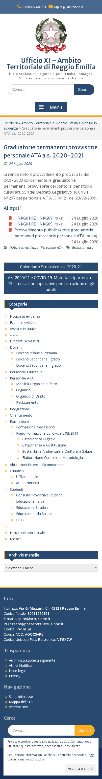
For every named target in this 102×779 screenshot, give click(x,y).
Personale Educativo (26, 372)
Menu (56, 107)
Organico (23, 390)
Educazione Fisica (30, 501)
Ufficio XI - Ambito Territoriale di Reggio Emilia (41, 123)
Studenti (16, 489)
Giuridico (17, 470)
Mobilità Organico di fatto (36, 383)
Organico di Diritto (31, 396)
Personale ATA (52, 247)
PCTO (21, 519)
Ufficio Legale (27, 476)
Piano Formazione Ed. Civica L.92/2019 (47, 433)
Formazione (19, 421)
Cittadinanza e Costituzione (44, 445)
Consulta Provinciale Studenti (39, 495)
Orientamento (21, 415)
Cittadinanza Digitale (38, 439)
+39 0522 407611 (34, 7)
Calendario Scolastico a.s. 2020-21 (51, 266)
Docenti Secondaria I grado (38, 359)
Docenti (16, 347)
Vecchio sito (18, 707)
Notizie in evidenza (24, 247)
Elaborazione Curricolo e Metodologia (52, 457)
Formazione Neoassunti (35, 427)
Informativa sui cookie (28, 759)
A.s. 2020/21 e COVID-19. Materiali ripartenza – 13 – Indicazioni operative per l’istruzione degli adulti (51, 283)
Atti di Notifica (27, 482)
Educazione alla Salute (34, 513)
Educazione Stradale (32, 507)
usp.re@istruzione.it (68, 7)
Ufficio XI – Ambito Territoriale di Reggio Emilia (51, 63)
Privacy (14, 675)
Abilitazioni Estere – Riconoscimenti (38, 464)
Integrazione (20, 409)
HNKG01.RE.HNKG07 (33, 218)
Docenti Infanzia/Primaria (36, 353)
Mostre (16, 538)
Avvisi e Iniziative (23, 328)
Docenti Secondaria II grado (38, 365)
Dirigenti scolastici (24, 341)
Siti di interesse (21, 696)
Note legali (17, 670)
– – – (14, 335)
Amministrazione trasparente (32, 660)
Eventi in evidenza (24, 322)
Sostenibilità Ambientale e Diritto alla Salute (57, 451)
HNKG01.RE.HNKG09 (33, 224)
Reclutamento (82, 247)
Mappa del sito (21, 701)
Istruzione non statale (27, 532)
